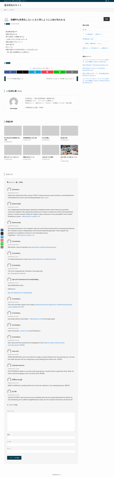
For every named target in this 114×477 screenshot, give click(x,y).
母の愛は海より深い (88, 39)
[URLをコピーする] (72, 72)
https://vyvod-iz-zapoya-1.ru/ (31, 216)
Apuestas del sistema (99, 65)
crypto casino (44, 197)
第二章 (84, 29)
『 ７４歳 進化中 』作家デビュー (93, 34)
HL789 (14, 391)
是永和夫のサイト (13, 5)
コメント (10, 411)
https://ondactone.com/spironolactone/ (44, 259)
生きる (7, 23)
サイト (9, 448)
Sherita (102, 61)
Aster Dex (15, 351)
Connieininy (16, 241)
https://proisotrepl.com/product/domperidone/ (42, 247)
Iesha (91, 75)
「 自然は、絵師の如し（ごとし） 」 (94, 43)
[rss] (106, 1)
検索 (106, 19)
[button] (10, 72)
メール (9, 441)
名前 (8, 434)
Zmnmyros (15, 189)
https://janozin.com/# (36, 319)
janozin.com (24, 331)
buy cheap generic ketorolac (17, 273)
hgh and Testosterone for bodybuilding (25, 279)
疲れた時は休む (87, 65)
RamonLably (16, 204)
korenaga (13, 108)
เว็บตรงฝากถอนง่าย (18, 365)
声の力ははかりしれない (89, 68)
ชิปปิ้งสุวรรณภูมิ (17, 379)
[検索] (108, 1)
